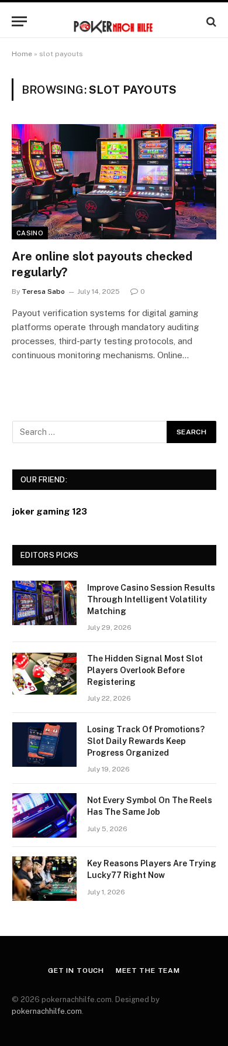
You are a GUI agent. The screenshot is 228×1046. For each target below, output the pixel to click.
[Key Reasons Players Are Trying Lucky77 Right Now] (44, 878)
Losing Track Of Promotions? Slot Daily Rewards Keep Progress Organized (146, 741)
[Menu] (19, 21)
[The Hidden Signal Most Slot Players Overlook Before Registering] (44, 673)
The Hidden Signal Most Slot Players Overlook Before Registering (145, 670)
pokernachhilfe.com (47, 1011)
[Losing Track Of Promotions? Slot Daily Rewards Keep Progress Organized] (44, 744)
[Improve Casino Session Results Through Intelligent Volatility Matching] (44, 603)
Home (22, 54)
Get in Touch (76, 970)
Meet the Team (148, 970)
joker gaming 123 (49, 511)
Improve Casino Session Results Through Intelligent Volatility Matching (151, 599)
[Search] (210, 21)
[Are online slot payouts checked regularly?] (114, 181)
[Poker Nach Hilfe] (114, 21)
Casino (29, 232)
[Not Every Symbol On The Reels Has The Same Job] (44, 815)
